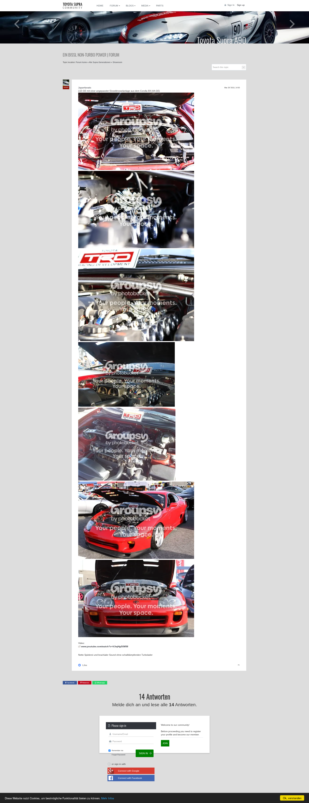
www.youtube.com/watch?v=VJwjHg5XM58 (104, 646)
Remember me (117, 750)
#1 (239, 665)
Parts (159, 5)
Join (165, 743)
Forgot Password (118, 755)
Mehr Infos (107, 798)
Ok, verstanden (292, 798)
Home (100, 5)
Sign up (241, 5)
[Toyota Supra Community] (75, 5)
